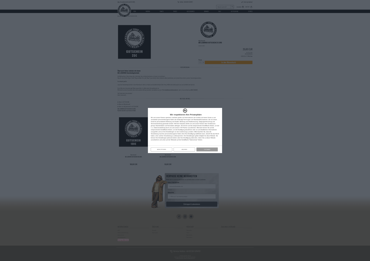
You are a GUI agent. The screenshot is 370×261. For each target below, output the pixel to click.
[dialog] (185, 130)
